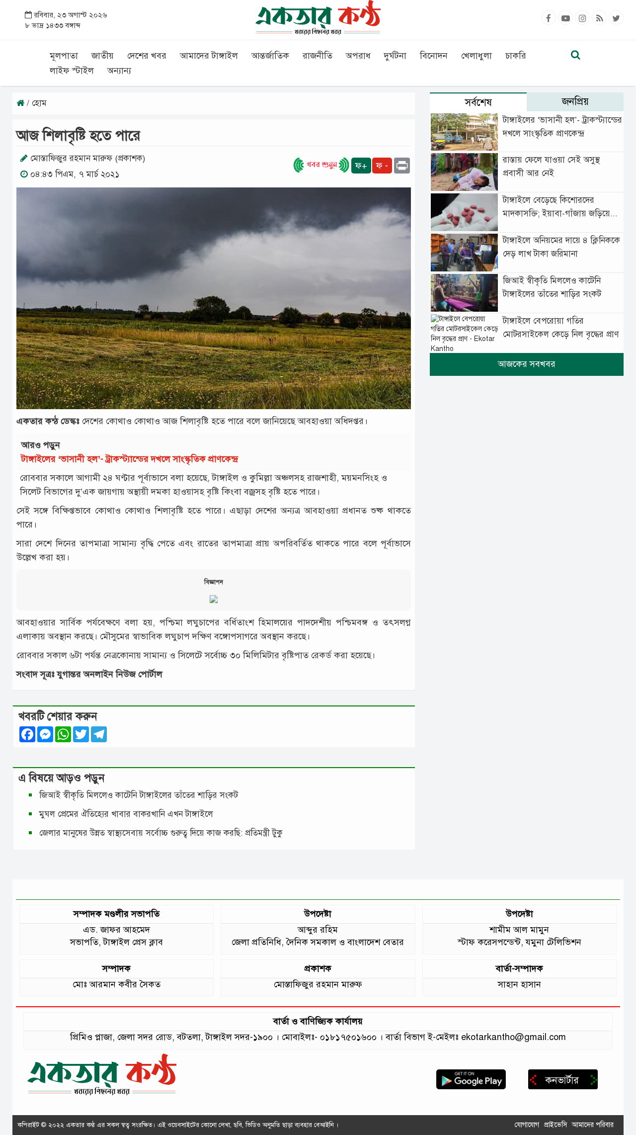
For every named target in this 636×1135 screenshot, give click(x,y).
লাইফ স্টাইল (72, 70)
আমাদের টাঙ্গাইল (209, 55)
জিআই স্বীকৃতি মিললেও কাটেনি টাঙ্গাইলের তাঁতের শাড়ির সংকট (138, 795)
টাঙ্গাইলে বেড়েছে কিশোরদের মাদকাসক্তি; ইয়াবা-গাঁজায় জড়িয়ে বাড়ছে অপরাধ (556, 213)
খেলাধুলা (476, 55)
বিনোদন (434, 55)
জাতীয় (102, 55)
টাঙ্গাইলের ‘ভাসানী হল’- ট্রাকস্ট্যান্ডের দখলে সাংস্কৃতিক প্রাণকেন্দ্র (132, 458)
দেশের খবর (146, 55)
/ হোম (35, 103)
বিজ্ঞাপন (213, 582)
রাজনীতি (317, 55)
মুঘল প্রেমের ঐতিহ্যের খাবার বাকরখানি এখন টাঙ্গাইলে (126, 814)
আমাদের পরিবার (593, 1125)
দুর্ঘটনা (395, 55)
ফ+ (361, 165)
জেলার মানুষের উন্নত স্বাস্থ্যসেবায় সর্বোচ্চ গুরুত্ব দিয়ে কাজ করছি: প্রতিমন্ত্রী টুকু (161, 833)
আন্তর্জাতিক (270, 55)
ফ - (382, 165)
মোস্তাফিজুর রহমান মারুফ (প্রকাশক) (87, 158)
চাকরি (515, 55)
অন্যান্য (119, 70)
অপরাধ (358, 55)
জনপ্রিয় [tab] (575, 101)
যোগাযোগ (527, 1125)
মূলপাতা (64, 55)
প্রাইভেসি (555, 1125)
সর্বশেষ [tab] (478, 102)
